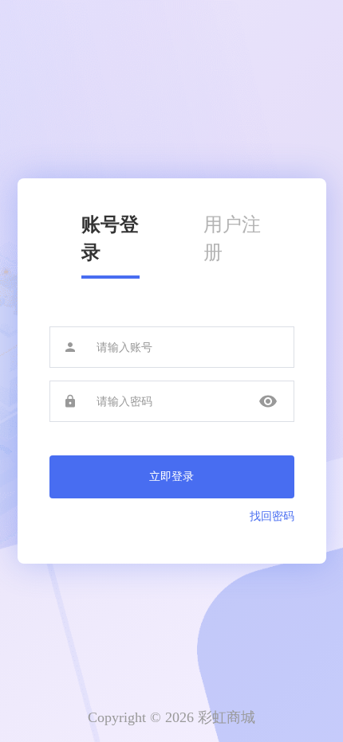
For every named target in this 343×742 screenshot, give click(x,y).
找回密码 (272, 516)
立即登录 (171, 476)
